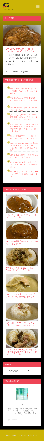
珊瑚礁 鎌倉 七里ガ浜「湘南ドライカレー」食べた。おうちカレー (24, 156)
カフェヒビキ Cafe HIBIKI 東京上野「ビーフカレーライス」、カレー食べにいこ (24, 174)
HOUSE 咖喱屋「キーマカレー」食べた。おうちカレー (23, 109)
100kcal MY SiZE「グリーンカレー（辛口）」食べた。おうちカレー (21, 324)
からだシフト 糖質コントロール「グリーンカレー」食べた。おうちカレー (21, 296)
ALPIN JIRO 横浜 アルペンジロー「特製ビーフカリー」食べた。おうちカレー (23, 91)
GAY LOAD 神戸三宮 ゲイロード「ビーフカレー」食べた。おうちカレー (22, 50)
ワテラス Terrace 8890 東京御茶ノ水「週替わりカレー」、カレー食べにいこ (23, 100)
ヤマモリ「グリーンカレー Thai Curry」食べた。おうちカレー (19, 269)
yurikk (25, 71)
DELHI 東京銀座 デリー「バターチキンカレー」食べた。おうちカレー (23, 137)
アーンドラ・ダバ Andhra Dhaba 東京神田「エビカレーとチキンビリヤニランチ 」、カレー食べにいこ (23, 117)
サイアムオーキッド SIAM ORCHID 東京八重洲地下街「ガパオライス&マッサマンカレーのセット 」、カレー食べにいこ (24, 127)
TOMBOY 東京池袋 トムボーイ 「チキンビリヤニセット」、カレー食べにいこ (24, 164)
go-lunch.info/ (13, 420)
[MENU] (38, 6)
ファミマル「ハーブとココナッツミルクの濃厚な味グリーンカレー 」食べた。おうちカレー (21, 351)
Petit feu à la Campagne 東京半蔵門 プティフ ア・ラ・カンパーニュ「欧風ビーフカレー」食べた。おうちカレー (24, 146)
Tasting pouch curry (15, 189)
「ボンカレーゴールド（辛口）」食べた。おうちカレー (21, 216)
